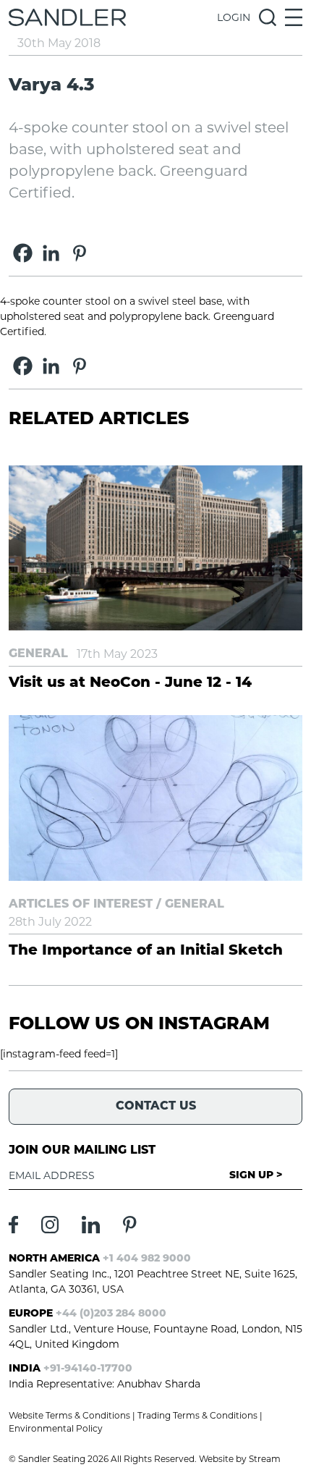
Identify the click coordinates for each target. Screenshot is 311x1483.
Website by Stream (240, 1458)
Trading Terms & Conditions (197, 1415)
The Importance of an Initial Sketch (146, 951)
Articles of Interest (81, 904)
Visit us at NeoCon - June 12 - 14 (130, 683)
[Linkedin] (51, 253)
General (38, 654)
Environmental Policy (56, 1428)
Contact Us (156, 1106)
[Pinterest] (79, 253)
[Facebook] (22, 253)
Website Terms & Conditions (69, 1415)
